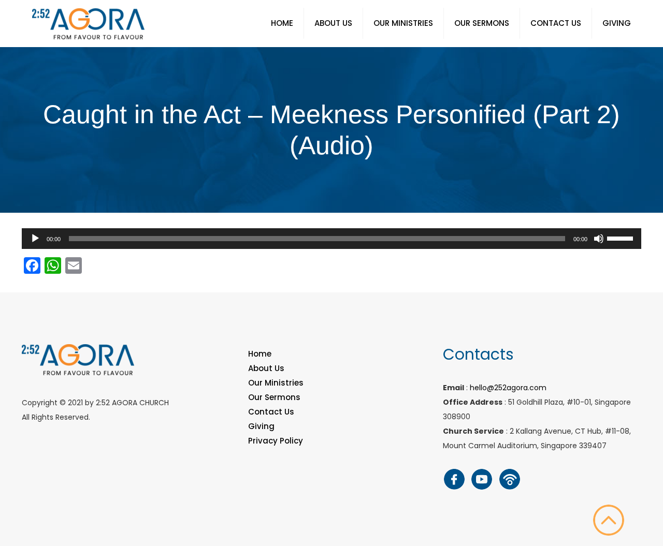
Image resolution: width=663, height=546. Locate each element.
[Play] (35, 238)
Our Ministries (276, 382)
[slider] (621, 237)
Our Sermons (274, 397)
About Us (266, 368)
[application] (331, 238)
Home (259, 353)
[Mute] (599, 238)
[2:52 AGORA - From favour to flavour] (88, 23)
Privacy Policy (275, 440)
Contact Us (271, 411)
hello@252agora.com (508, 387)
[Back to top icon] (608, 520)
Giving (261, 426)
